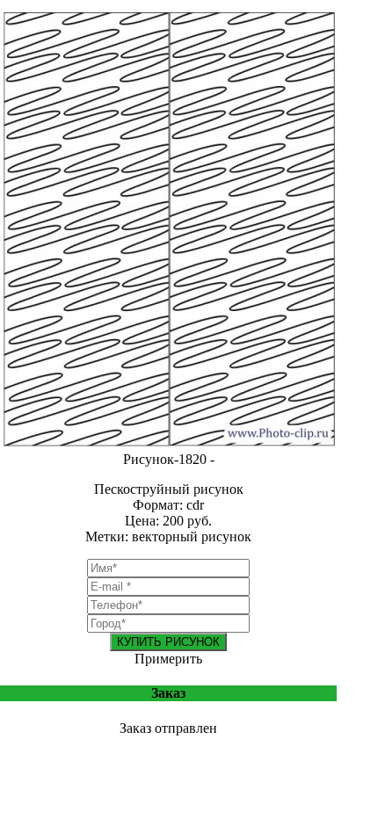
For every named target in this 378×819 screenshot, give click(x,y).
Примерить (168, 658)
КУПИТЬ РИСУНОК (168, 642)
